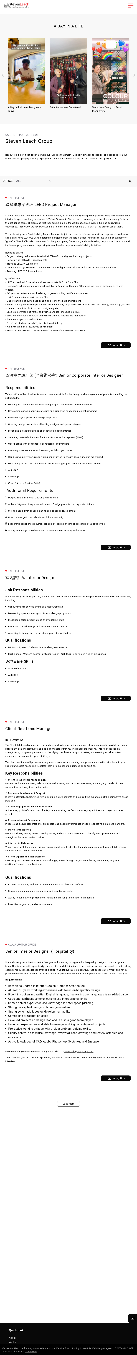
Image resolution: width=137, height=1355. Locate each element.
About (12, 1337)
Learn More (31, 1351)
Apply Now (119, 345)
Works (12, 1342)
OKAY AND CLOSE (124, 1348)
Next (134, 75)
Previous (2, 75)
